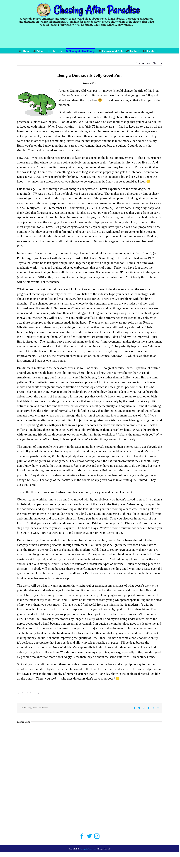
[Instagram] (96, 836)
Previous (144, 63)
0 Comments (44, 693)
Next (156, 63)
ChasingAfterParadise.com (87, 849)
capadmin (22, 693)
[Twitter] (89, 836)
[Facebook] (81, 836)
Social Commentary (33, 693)
